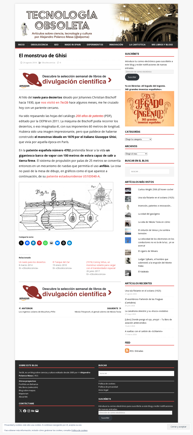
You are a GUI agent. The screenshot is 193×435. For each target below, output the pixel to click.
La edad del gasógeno (149, 213)
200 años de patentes (89, 116)
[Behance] (33, 411)
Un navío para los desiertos (32, 262)
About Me (23, 396)
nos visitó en (54, 102)
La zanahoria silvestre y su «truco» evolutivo (146, 311)
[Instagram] (29, 411)
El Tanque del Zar (61, 262)
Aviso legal (103, 390)
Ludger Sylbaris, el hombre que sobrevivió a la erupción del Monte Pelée (155, 262)
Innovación (116, 44)
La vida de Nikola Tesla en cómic (154, 222)
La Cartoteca (137, 44)
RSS (36, 375)
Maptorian (23, 393)
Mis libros (23, 387)
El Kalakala (143, 271)
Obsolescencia (39, 44)
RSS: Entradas (136, 351)
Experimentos (95, 44)
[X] (20, 411)
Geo (56, 44)
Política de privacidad (108, 386)
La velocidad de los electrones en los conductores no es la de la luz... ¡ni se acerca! (156, 242)
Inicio (21, 44)
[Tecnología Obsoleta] (96, 39)
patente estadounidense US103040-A (73, 176)
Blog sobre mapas (27, 390)
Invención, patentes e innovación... (155, 205)
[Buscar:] (149, 171)
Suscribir (132, 77)
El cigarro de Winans (148, 251)
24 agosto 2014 (30, 62)
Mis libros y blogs (162, 44)
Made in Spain (73, 44)
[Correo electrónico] (37, 411)
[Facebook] (25, 411)
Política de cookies (106, 383)
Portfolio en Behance (28, 384)
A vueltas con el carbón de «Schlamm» (144, 331)
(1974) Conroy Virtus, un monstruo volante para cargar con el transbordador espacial (101, 265)
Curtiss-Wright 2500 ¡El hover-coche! (155, 189)
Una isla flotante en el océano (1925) (156, 197)
